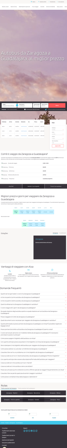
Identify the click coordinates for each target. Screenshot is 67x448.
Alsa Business (52, 1)
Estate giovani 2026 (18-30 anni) (33, 109)
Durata (53, 136)
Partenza (53, 127)
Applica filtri (58, 146)
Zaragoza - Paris (55, 399)
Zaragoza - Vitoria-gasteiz (12, 399)
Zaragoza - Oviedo (33, 399)
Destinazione (21, 104)
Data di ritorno (45, 104)
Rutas (7, 422)
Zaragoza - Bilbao (55, 393)
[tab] (33, 294)
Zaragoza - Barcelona (33, 393)
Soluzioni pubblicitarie (8, 442)
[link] (17, 105)
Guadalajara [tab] (62, 233)
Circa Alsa (4, 428)
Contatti (4, 445)
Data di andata (37, 104)
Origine (4, 104)
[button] (10, 109)
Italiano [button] (33, 1)
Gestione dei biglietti (8, 440)
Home (2, 422)
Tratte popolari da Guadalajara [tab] (26, 388)
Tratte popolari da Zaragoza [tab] (8, 388)
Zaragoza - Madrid (11, 393)
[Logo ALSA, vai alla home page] (1, 7)
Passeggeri (4, 109)
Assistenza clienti (43, 1)
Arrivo (53, 132)
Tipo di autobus (55, 140)
